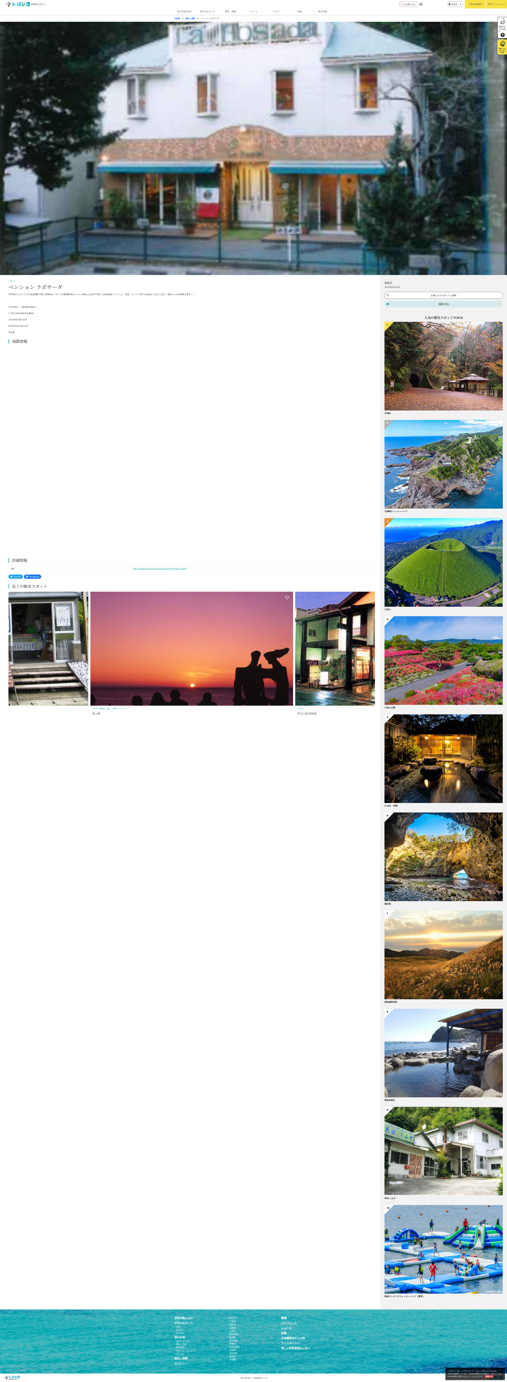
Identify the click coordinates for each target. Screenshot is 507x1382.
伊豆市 (232, 1356)
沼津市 (232, 1327)
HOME (177, 18)
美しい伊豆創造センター (295, 1347)
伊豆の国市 (234, 1346)
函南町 (232, 1337)
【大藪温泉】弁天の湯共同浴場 (110, 713)
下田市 (232, 1321)
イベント (253, 11)
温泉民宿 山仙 (305, 713)
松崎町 (232, 1349)
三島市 (232, 1331)
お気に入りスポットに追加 (443, 295)
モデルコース (182, 1341)
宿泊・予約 (181, 1344)
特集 (299, 11)
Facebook (34, 576)
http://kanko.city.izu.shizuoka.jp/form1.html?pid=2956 (159, 568)
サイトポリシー (290, 1342)
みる (178, 1326)
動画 (284, 1317)
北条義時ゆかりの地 (293, 1337)
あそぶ (179, 1329)
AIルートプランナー (185, 1350)
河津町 (232, 1359)
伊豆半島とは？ (184, 1317)
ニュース (286, 1327)
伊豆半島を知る (184, 11)
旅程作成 (180, 1347)
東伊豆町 (233, 1353)
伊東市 (232, 1343)
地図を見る (443, 304)
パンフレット (289, 1322)
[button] (11, 654)
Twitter (17, 576)
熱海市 (232, 1324)
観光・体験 (230, 11)
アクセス (180, 1353)
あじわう (180, 1332)
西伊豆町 (233, 1340)
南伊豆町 (233, 1334)
